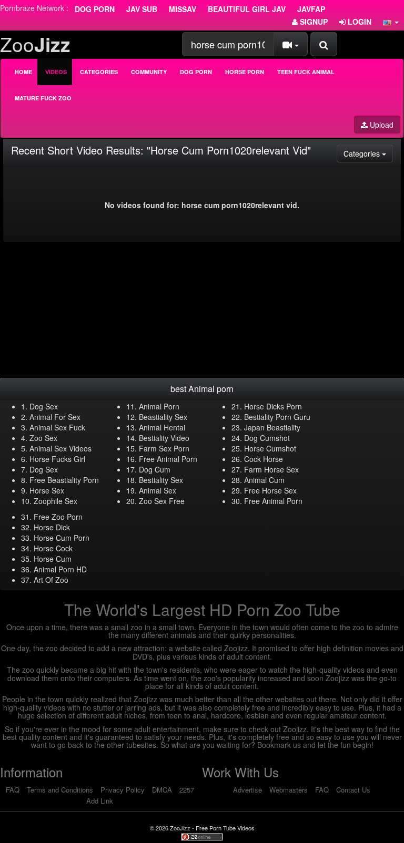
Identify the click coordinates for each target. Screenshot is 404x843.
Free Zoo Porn (58, 516)
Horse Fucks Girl (57, 459)
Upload (380, 124)
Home (23, 72)
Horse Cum (53, 558)
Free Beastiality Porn (64, 480)
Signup (313, 21)
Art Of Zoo (51, 579)
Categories (99, 72)
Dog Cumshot (267, 438)
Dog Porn (95, 9)
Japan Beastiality (272, 427)
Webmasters (288, 790)
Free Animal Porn (168, 459)
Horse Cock (53, 548)
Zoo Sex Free (162, 501)
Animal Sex (157, 490)
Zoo (35, 44)
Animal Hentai (162, 427)
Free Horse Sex (270, 490)
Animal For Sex (54, 417)
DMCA (162, 790)
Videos (56, 72)
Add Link (99, 801)
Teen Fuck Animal (306, 72)
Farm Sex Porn (164, 448)
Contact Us (353, 790)
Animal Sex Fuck (57, 427)
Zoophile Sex (55, 501)
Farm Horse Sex (271, 469)
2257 (186, 790)
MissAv (182, 9)
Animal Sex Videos (60, 448)
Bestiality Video (164, 438)
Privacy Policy (122, 790)
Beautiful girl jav (247, 9)
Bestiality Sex (161, 480)
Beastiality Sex (163, 417)
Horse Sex (46, 490)
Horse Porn (244, 72)
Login (358, 21)
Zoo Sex (43, 438)
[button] (391, 21)
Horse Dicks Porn (273, 406)
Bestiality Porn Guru (277, 417)
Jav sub (141, 9)
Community (149, 72)
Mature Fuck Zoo (43, 98)
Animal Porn (159, 406)
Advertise (247, 790)
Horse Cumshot (270, 448)
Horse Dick (52, 527)
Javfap (311, 9)
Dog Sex (43, 406)
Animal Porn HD (60, 569)
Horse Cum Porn (61, 537)
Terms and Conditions (60, 790)
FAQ (12, 790)
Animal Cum (264, 480)
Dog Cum (154, 469)
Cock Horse (263, 459)
